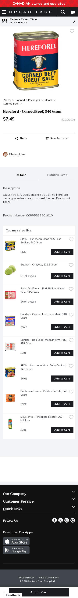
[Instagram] (66, 522)
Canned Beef (11, 103)
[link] (57, 138)
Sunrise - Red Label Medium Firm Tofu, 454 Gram (43, 341)
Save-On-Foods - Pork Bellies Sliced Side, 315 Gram (42, 290)
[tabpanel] (39, 311)
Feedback (13, 595)
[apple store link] (16, 544)
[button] (63, 12)
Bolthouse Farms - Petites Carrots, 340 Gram (43, 393)
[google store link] (16, 553)
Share (23, 138)
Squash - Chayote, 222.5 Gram (38, 264)
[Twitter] (60, 522)
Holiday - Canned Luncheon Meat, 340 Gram (43, 316)
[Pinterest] (72, 522)
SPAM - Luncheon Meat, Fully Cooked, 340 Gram (43, 367)
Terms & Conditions (48, 577)
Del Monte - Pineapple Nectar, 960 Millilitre (41, 418)
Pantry (7, 100)
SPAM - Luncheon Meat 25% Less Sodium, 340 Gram (41, 240)
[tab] (21, 175)
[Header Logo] (29, 12)
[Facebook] (54, 522)
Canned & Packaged (28, 100)
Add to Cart (62, 252)
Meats (48, 100)
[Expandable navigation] (4, 12)
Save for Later (59, 138)
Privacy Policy (26, 577)
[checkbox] (72, 31)
